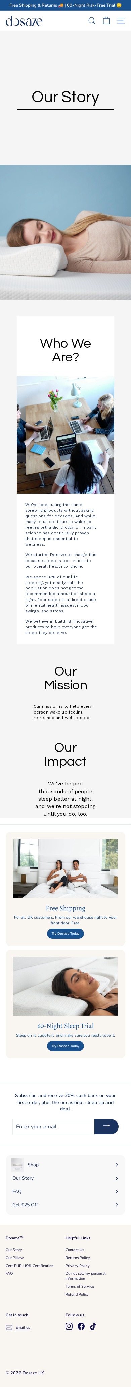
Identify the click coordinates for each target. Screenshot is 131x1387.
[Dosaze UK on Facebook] (81, 1326)
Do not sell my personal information (85, 1276)
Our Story (14, 1250)
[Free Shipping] (65, 868)
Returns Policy (78, 1257)
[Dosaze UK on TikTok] (93, 1326)
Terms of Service (80, 1286)
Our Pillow (15, 1257)
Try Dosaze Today (66, 933)
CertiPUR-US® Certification (29, 1265)
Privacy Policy (78, 1265)
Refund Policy (77, 1294)
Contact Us (75, 1250)
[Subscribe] (106, 1126)
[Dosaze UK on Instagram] (69, 1326)
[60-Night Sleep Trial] (65, 986)
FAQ (9, 1273)
